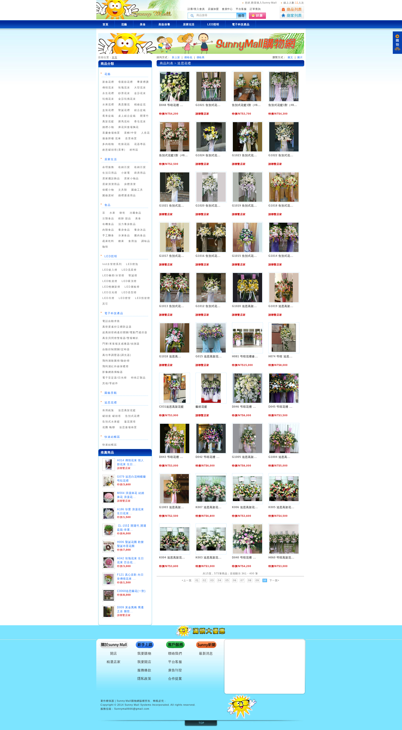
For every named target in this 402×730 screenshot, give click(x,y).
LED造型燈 (129, 292)
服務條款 (144, 670)
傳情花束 (108, 87)
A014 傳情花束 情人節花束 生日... (130, 462)
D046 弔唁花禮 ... (244, 406)
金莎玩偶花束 (127, 98)
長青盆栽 (108, 115)
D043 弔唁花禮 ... (171, 457)
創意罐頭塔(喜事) (113, 149)
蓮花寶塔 (130, 421)
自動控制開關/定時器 (116, 349)
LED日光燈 (109, 292)
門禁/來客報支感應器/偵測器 (121, 343)
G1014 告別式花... (280, 255)
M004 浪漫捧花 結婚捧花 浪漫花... (130, 495)
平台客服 (241, 9)
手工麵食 (108, 235)
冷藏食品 (135, 212)
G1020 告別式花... (208, 205)
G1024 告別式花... (208, 155)
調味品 (145, 241)
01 (197, 580)
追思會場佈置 (128, 427)
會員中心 (227, 9)
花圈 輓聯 (108, 427)
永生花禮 (108, 93)
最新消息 (206, 653)
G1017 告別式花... (171, 255)
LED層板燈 (132, 286)
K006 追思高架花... (245, 507)
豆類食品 (108, 218)
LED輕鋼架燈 (111, 286)
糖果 (121, 241)
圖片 (300, 57)
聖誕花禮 (124, 110)
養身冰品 (140, 229)
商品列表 (292, 9)
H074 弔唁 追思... (280, 356)
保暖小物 (108, 189)
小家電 (125, 172)
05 (227, 580)
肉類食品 (108, 229)
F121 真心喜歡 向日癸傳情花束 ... (130, 576)
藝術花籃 (201, 406)
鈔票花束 (124, 93)
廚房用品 (140, 172)
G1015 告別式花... (244, 255)
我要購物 (144, 653)
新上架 (176, 57)
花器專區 (140, 144)
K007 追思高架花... (208, 507)
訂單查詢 (255, 9)
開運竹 (144, 115)
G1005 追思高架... (244, 457)
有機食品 (108, 224)
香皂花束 (140, 121)
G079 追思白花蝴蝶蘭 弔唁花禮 (131, 478)
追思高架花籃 (127, 410)
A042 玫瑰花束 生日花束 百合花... (130, 560)
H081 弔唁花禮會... (245, 356)
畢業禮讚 (143, 81)
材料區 (134, 149)
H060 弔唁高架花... (281, 557)
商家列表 (292, 16)
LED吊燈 (108, 298)
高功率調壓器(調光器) (116, 355)
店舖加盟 (213, 9)
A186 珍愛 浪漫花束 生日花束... (130, 511)
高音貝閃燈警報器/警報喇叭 (120, 338)
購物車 (397, 42)
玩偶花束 (108, 98)
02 (204, 580)
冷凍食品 (124, 235)
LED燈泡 (132, 264)
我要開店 (144, 662)
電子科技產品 (113, 313)
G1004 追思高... (279, 457)
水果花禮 (108, 104)
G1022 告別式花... (280, 155)
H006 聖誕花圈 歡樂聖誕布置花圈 (130, 544)
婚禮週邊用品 (127, 195)
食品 (107, 205)
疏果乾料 (108, 241)
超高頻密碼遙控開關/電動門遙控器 (124, 332)
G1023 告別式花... (244, 155)
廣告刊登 (175, 670)
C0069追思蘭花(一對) (131, 591)
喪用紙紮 (108, 410)
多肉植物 (108, 144)
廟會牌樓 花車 (111, 138)
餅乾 (122, 212)
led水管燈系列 (112, 264)
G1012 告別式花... (208, 306)
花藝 (107, 74)
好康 (259, 15)
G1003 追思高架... (171, 507)
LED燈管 (125, 298)
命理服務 (108, 167)
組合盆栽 (140, 110)
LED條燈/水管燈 (113, 275)
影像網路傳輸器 (112, 372)
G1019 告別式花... (244, 205)
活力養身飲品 (127, 224)
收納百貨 (124, 167)
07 (242, 580)
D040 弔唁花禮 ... (244, 557)
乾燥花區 (124, 144)
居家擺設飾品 (111, 178)
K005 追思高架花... (281, 507)
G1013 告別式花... (171, 306)
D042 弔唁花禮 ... (207, 457)
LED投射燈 (142, 298)
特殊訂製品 (138, 377)
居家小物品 (131, 178)
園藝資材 (108, 195)
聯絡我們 (175, 653)
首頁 (114, 57)
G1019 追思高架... (280, 306)
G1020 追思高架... (244, 306)
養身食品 (124, 229)
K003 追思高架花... (208, 557)
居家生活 (110, 159)
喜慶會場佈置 (111, 132)
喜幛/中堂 (130, 132)
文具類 (122, 189)
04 (219, 580)
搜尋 (241, 15)
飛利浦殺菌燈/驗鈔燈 (116, 360)
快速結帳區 (112, 436)
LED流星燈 (129, 269)
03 (212, 580)
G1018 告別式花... (280, 205)
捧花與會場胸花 (128, 127)
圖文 (290, 57)
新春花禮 (108, 81)
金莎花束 (140, 93)
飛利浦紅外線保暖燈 (115, 366)
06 (234, 580)
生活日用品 (109, 172)
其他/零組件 (110, 383)
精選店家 (114, 662)
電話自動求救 (111, 321)
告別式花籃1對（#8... (246, 105)
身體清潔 (130, 184)
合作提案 (175, 678)
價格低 (188, 57)
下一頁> (274, 580)
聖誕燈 (133, 275)
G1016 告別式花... (208, 255)
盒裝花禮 (108, 110)
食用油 (132, 241)
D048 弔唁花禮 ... (171, 105)
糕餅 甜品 (124, 218)
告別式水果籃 (111, 421)
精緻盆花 (140, 104)
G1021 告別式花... (208, 105)
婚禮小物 (108, 127)
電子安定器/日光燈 (114, 377)
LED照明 (110, 256)
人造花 (145, 132)
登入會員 (199, 9)
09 (257, 580)
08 (249, 580)
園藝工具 (137, 189)
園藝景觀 (110, 392)
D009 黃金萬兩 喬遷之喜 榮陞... (130, 609)
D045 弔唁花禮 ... (280, 406)
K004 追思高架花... (172, 557)
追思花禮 (110, 402)
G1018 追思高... (170, 356)
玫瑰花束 (124, 87)
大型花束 (140, 87)
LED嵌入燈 (109, 269)
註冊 (190, 9)
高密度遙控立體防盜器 (117, 326)
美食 (138, 218)
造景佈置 (131, 138)
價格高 (201, 57)
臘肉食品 (140, 235)
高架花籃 (108, 121)
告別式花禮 (132, 416)
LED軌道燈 (109, 281)
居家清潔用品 (111, 184)
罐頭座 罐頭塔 (111, 416)
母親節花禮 (125, 81)
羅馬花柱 (124, 121)
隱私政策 (144, 678)
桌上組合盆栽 (127, 115)
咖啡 (105, 246)
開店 (113, 653)
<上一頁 (187, 580)
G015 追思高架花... (209, 356)
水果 (112, 212)
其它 (105, 303)
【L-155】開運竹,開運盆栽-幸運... (131, 527)
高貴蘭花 (124, 104)
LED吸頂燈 (129, 281)
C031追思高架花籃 (171, 406)
